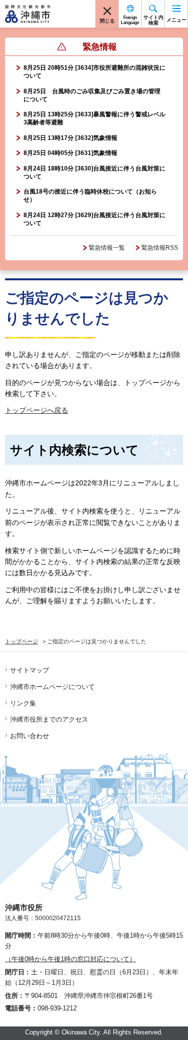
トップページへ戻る (36, 410)
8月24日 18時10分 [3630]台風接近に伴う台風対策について (94, 172)
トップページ (21, 641)
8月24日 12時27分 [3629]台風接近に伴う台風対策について (94, 219)
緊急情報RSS (159, 247)
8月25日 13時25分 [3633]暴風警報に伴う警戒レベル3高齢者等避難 (94, 118)
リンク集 (23, 703)
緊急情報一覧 (107, 247)
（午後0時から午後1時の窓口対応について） (70, 959)
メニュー (176, 20)
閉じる (107, 21)
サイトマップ (29, 670)
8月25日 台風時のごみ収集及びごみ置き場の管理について (92, 95)
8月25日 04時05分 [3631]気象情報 (70, 153)
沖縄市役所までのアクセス (49, 719)
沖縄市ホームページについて (52, 686)
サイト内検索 (153, 20)
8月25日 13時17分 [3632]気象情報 (70, 138)
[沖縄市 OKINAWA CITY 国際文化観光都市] (27, 14)
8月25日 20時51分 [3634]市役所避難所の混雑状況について (94, 72)
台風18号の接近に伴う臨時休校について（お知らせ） (90, 196)
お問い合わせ (29, 736)
